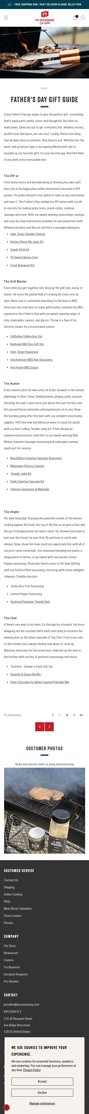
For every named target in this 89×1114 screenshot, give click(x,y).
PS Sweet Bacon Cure (24, 257)
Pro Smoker (11, 981)
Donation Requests (16, 974)
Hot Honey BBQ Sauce (24, 367)
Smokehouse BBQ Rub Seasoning (31, 360)
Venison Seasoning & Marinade (29, 489)
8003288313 (12, 1012)
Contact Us (11, 880)
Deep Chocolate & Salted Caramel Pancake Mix (39, 682)
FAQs (7, 901)
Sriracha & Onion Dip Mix (25, 674)
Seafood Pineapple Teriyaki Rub (30, 602)
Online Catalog (13, 894)
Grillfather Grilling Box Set (26, 336)
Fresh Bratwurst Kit (22, 265)
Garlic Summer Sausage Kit (27, 481)
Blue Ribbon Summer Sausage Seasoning (36, 458)
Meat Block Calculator (18, 909)
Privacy (8, 923)
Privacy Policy (32, 1070)
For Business (12, 967)
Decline (42, 1093)
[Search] (83, 17)
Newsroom (11, 953)
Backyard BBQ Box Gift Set (27, 344)
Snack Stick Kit (19, 250)
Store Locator (12, 916)
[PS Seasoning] (44, 18)
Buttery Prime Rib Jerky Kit (26, 242)
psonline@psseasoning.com (21, 1004)
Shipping (9, 887)
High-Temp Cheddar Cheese (27, 234)
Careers (9, 960)
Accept (42, 1081)
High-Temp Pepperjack (24, 352)
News (44, 88)
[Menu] (6, 18)
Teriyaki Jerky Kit (20, 474)
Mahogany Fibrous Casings (27, 466)
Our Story (10, 946)
